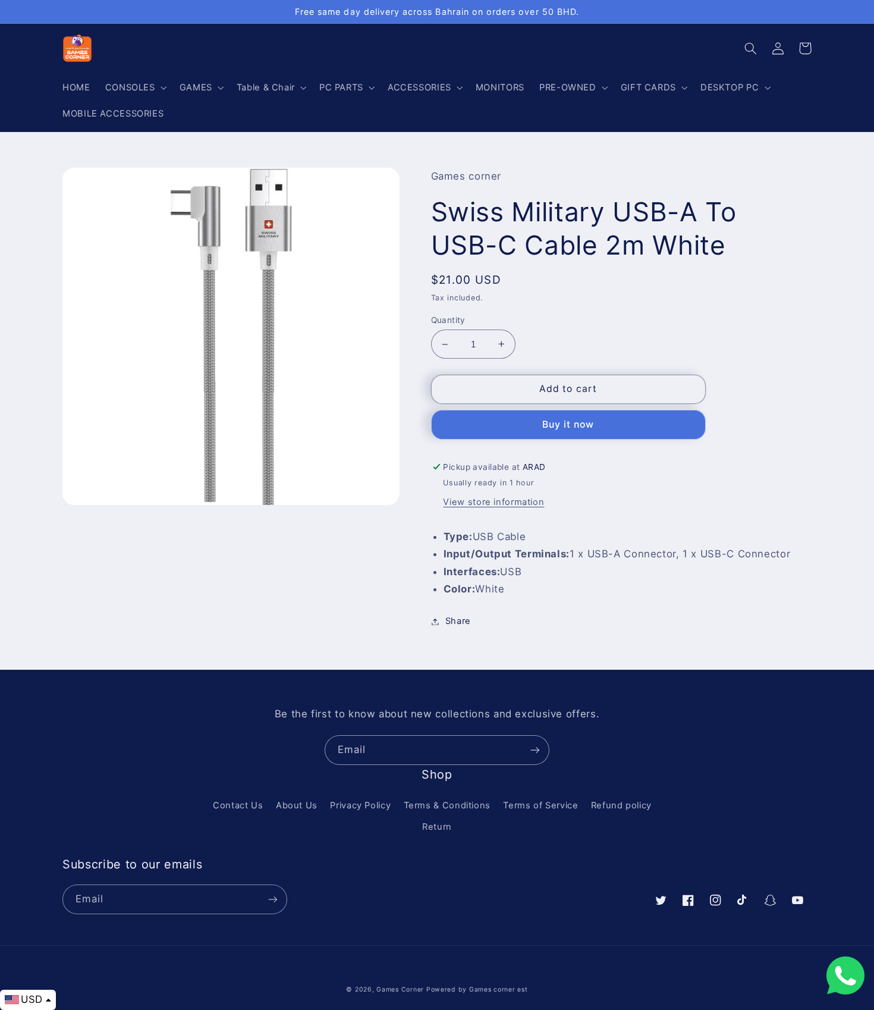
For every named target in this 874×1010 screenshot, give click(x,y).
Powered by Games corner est (477, 989)
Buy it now (568, 424)
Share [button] (458, 621)
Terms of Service (540, 805)
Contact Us (238, 805)
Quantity (448, 320)
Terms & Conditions (447, 805)
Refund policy (621, 805)
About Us (296, 805)
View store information (493, 502)
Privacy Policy (360, 805)
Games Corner (401, 989)
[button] (135, 87)
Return (437, 826)
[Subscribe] (535, 749)
